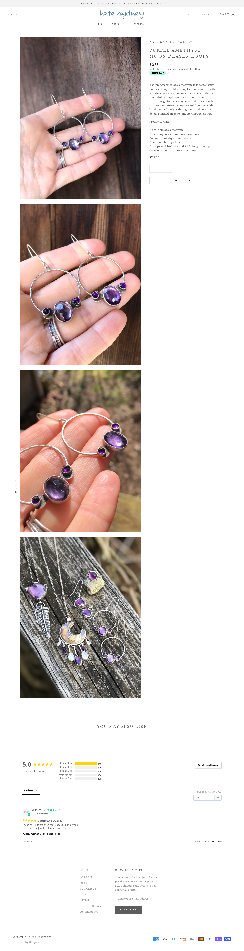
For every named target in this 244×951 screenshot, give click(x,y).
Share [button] (29, 841)
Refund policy (89, 911)
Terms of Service (91, 906)
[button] (214, 841)
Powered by (209, 791)
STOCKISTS (88, 888)
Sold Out (182, 180)
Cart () (228, 14)
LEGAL (85, 900)
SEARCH (86, 877)
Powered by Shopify (26, 942)
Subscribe (128, 909)
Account (189, 14)
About (118, 24)
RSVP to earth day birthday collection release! (122, 3)
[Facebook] (163, 156)
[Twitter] (167, 156)
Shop (100, 24)
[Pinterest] (171, 156)
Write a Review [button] (210, 764)
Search (208, 14)
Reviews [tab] (28, 790)
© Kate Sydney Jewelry (32, 937)
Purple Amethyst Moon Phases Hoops (41, 833)
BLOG (84, 883)
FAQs (83, 894)
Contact (140, 24)
